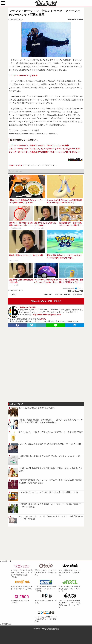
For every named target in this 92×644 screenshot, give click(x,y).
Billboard (48, 294)
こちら (43, 319)
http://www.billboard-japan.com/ (47, 315)
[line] (55, 325)
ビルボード (78, 294)
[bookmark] (74, 325)
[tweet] (31, 325)
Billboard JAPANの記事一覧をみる (46, 301)
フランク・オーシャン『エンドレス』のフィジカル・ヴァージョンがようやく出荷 (44, 149)
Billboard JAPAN (75, 19)
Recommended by (69, 288)
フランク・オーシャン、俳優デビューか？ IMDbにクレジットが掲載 (39, 145)
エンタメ (13, 294)
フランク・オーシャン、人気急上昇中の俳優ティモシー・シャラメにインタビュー (44, 152)
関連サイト (7, 561)
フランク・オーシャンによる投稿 (23, 75)
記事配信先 (7, 624)
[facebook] (17, 325)
